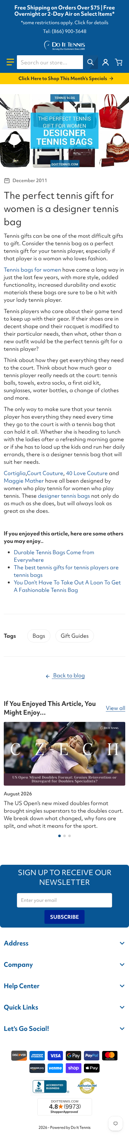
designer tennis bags (64, 495)
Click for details (91, 22)
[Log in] (105, 62)
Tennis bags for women (32, 269)
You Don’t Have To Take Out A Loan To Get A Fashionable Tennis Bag (67, 586)
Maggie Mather (24, 480)
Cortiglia (15, 473)
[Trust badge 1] (50, 1086)
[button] (10, 62)
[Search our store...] (90, 62)
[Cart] (118, 62)
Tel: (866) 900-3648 (64, 31)
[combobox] (57, 62)
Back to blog (68, 675)
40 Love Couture (87, 473)
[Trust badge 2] (87, 1086)
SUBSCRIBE (64, 916)
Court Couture (45, 473)
